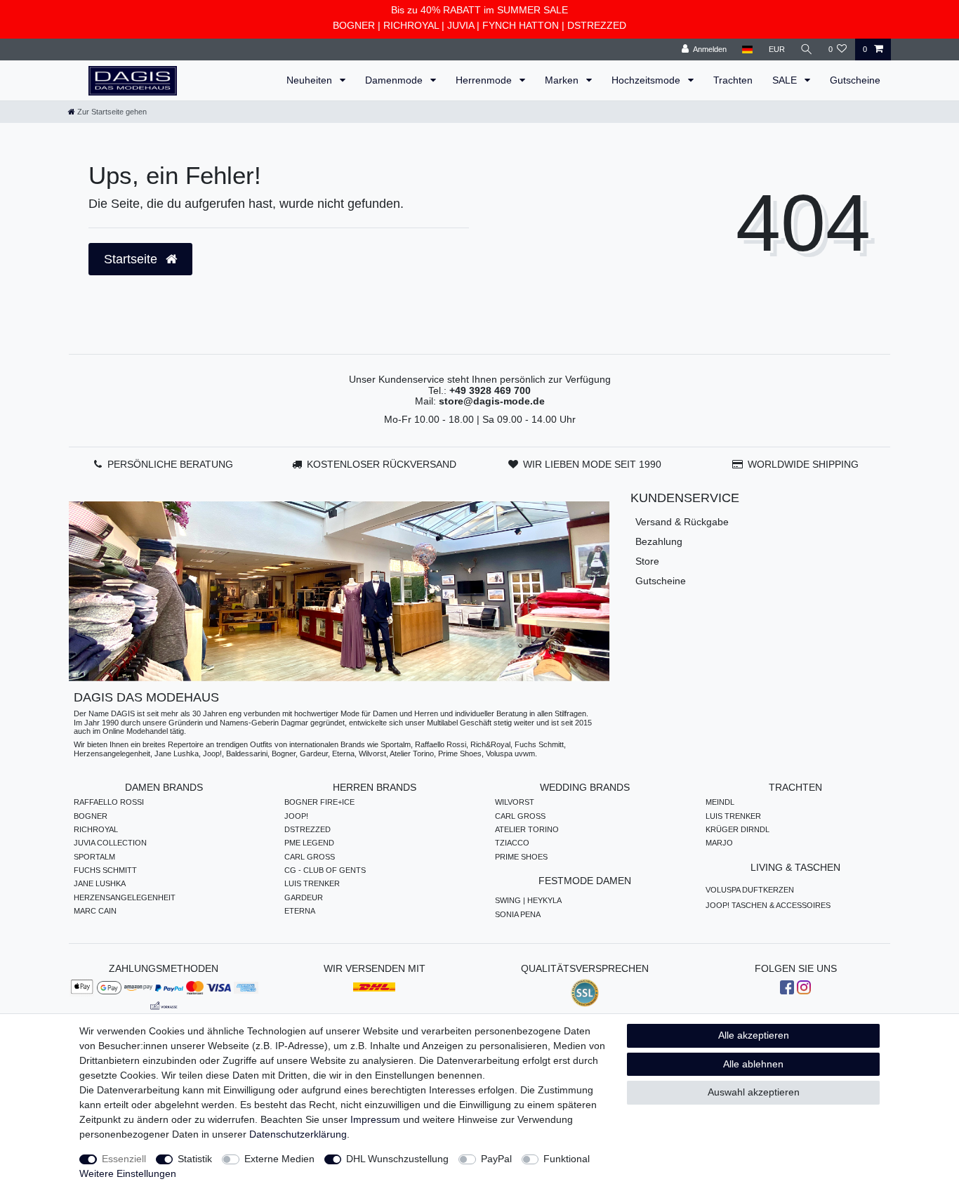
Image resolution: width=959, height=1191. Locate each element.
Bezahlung (658, 541)
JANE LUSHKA (100, 883)
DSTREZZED (596, 25)
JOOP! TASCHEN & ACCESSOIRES (768, 905)
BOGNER (354, 25)
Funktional (566, 1158)
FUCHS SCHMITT (105, 870)
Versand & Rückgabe (682, 521)
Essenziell (124, 1158)
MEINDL (720, 802)
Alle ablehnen (753, 1064)
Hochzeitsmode (647, 80)
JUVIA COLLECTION (110, 842)
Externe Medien (279, 1158)
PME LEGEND (309, 842)
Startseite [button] (132, 259)
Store (647, 561)
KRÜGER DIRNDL (737, 829)
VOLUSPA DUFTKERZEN (750, 890)
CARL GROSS (309, 857)
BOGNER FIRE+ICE (319, 802)
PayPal (496, 1158)
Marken (563, 80)
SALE (786, 80)
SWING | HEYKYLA (528, 900)
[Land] (747, 49)
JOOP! (296, 816)
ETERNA (299, 911)
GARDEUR (303, 897)
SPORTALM (94, 857)
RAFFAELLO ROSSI (109, 802)
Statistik (195, 1158)
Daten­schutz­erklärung (298, 1134)
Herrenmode (485, 80)
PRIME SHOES (521, 857)
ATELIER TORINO (527, 829)
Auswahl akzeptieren (754, 1092)
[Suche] (807, 49)
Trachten (733, 80)
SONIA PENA (518, 914)
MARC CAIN (95, 911)
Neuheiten (310, 80)
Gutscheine (855, 80)
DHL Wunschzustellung (397, 1158)
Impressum (375, 1119)
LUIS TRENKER (312, 883)
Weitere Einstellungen (127, 1173)
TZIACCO (512, 842)
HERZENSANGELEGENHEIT (125, 897)
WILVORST (514, 802)
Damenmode (395, 80)
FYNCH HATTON (520, 25)
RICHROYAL (411, 25)
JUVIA (460, 25)
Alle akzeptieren (753, 1035)
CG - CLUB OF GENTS (325, 870)
